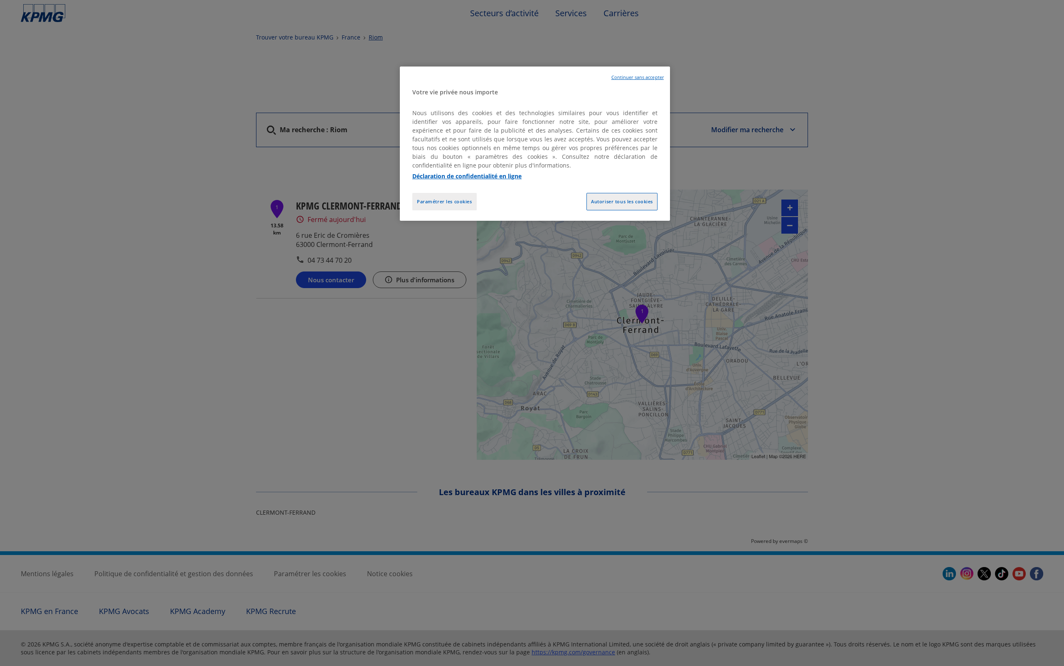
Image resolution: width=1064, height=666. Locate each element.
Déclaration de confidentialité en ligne (467, 176)
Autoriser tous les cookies (622, 201)
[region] (535, 144)
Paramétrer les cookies (444, 201)
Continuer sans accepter (637, 77)
